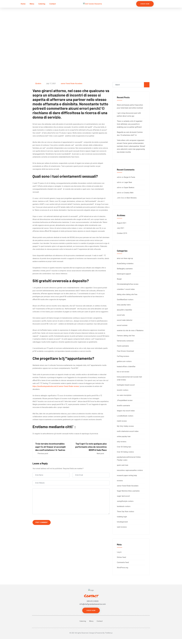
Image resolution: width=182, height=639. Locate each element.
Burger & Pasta (129, 177)
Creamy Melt (128, 193)
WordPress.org (122, 568)
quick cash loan (122, 465)
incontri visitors (122, 390)
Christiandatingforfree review (127, 284)
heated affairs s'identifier (126, 367)
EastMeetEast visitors (125, 300)
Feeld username (123, 346)
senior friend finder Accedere (71, 84)
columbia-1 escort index (126, 289)
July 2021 (120, 228)
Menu (32, 4)
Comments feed (123, 562)
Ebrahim (38, 84)
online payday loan (123, 436)
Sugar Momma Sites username (128, 491)
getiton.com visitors (124, 361)
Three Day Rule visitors (125, 512)
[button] (145, 4)
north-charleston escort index (128, 431)
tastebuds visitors (123, 506)
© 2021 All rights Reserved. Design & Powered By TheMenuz (91, 633)
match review (122, 421)
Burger (119, 279)
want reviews (122, 527)
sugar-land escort (123, 496)
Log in (119, 552)
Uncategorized (122, 522)
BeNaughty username (125, 269)
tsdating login (122, 517)
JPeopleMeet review (124, 400)
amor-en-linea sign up (125, 258)
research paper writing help (127, 475)
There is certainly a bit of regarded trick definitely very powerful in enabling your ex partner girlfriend (129, 124)
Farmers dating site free (126, 336)
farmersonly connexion (125, 341)
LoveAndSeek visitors (125, 416)
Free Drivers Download (125, 351)
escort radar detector (124, 320)
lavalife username (123, 406)
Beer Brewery (132, 198)
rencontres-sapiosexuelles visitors (130, 470)
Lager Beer (128, 182)
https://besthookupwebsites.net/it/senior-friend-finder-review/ (56, 386)
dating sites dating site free (127, 294)
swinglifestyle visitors (125, 501)
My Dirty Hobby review (125, 426)
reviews (120, 481)
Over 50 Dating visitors (125, 452)
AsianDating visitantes (125, 264)
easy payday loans (124, 305)
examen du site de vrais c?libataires (130, 330)
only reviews (121, 442)
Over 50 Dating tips (124, 447)
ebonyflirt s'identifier (124, 310)
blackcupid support (124, 274)
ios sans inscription (124, 395)
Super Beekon (129, 188)
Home (23, 4)
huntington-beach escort (126, 385)
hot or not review (123, 372)
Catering (41, 4)
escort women (122, 325)
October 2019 (122, 233)
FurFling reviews (123, 356)
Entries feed (121, 557)
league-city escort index (126, 411)
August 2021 (121, 223)
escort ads (121, 315)
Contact (52, 4)
